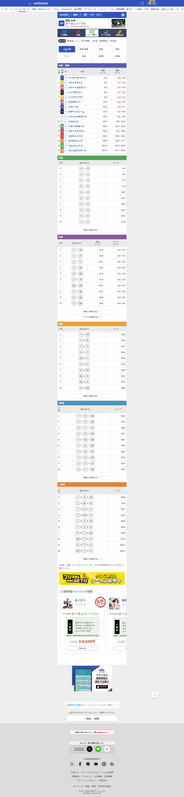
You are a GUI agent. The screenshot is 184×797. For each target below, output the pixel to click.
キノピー (80, 600)
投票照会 (104, 41)
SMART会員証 (104, 786)
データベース (90, 9)
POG (146, 9)
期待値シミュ (73, 41)
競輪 (153, 2)
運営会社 (103, 780)
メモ (177, 9)
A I (28, 9)
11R (98, 15)
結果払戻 (119, 35)
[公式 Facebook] (80, 764)
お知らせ (75, 772)
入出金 (95, 41)
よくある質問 (107, 772)
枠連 (101, 49)
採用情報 (109, 776)
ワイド (67, 56)
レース (22, 9)
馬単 (84, 56)
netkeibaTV (66, 9)
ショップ (102, 9)
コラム (56, 9)
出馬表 (64, 35)
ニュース (13, 9)
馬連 (117, 49)
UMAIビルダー (44, 9)
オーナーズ (78, 786)
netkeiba (41, 3)
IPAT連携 (85, 41)
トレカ (111, 9)
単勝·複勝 (83, 49)
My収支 (113, 41)
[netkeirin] (92, 732)
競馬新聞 (120, 9)
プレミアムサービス (90, 772)
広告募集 (98, 776)
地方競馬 (78, 9)
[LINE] (88, 764)
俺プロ (129, 9)
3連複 (100, 56)
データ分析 (106, 35)
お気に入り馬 (167, 9)
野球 (94, 786)
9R (92, 15)
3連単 (117, 56)
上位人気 (67, 49)
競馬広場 (155, 9)
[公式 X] (72, 764)
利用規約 (75, 776)
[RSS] (112, 764)
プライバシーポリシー (87, 780)
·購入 (92, 35)
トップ (4, 9)
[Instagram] (104, 764)
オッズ (62, 41)
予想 (34, 9)
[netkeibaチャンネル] (96, 764)
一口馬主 (138, 9)
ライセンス (87, 776)
